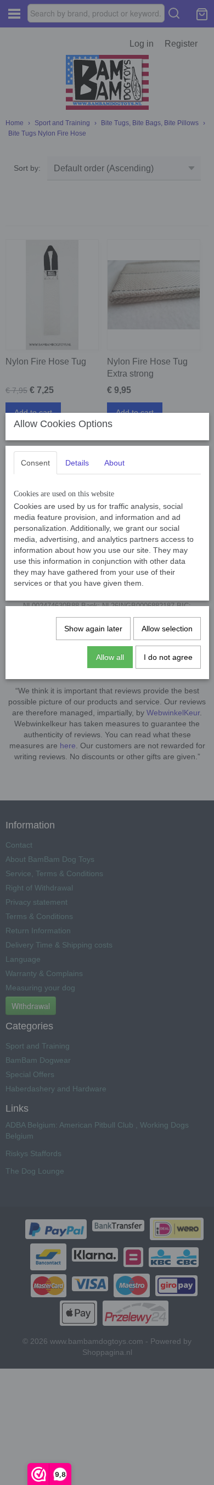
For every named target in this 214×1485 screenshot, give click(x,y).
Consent (35, 462)
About (114, 462)
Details (77, 462)
